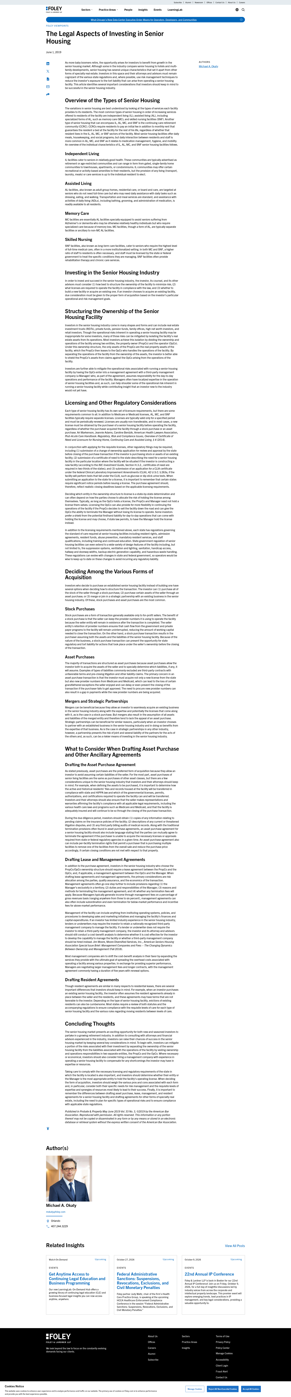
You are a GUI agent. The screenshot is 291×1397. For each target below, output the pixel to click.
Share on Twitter (48, 71)
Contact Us (220, 2)
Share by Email (48, 87)
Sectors (85, 9)
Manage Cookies (195, 1389)
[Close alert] (241, 19)
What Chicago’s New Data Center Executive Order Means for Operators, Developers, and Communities (144, 19)
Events (158, 9)
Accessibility (222, 1359)
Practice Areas (107, 9)
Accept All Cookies (251, 1389)
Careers (242, 2)
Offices (209, 2)
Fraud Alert (222, 1371)
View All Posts (235, 1245)
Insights (143, 9)
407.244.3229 (59, 1226)
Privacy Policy (223, 1341)
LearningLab (175, 9)
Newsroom (199, 2)
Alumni (188, 2)
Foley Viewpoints (57, 25)
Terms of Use (222, 1336)
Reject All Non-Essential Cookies (223, 1389)
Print (48, 79)
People (128, 9)
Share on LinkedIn (48, 63)
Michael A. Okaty (208, 66)
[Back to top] (48, 1129)
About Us (231, 2)
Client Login (222, 1365)
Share (48, 94)
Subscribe (178, 2)
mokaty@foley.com (55, 1211)
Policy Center (223, 1347)
